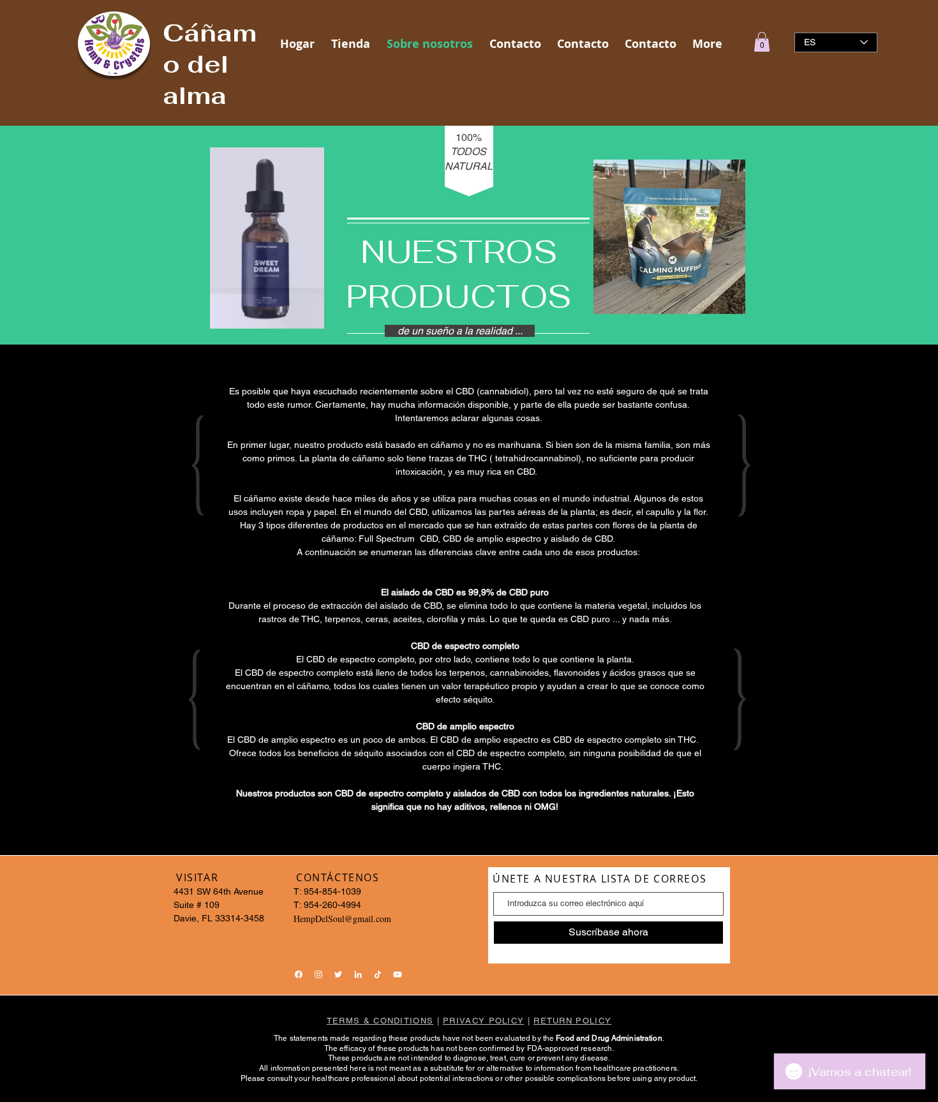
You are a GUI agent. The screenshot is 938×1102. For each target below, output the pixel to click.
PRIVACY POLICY (483, 1020)
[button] (762, 42)
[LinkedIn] (358, 974)
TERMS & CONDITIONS (380, 1020)
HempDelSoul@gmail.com (342, 918)
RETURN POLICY (572, 1020)
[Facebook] (299, 974)
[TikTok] (378, 974)
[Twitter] (338, 974)
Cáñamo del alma (210, 64)
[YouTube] (397, 974)
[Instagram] (318, 974)
